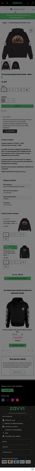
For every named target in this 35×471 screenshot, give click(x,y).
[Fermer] (33, 469)
